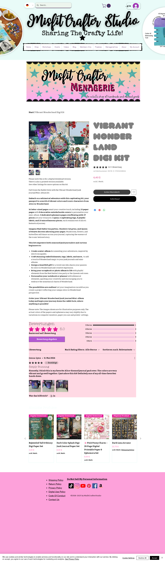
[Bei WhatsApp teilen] (104, 210)
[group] (83, 438)
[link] (107, 167)
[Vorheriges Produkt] (25, 438)
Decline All (142, 558)
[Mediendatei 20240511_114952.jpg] (35, 386)
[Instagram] (77, 485)
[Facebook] (94, 485)
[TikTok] (71, 485)
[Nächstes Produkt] (140, 438)
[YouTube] (83, 485)
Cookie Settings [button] (128, 558)
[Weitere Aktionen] (134, 358)
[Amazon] (100, 485)
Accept (154, 558)
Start (31, 112)
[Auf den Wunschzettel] (133, 192)
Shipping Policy (128, 450)
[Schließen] (162, 558)
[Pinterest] (88, 485)
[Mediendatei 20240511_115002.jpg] (48, 386)
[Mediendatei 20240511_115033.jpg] (62, 386)
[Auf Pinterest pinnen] (99, 210)
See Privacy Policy (72, 559)
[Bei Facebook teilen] (94, 210)
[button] (107, 6)
